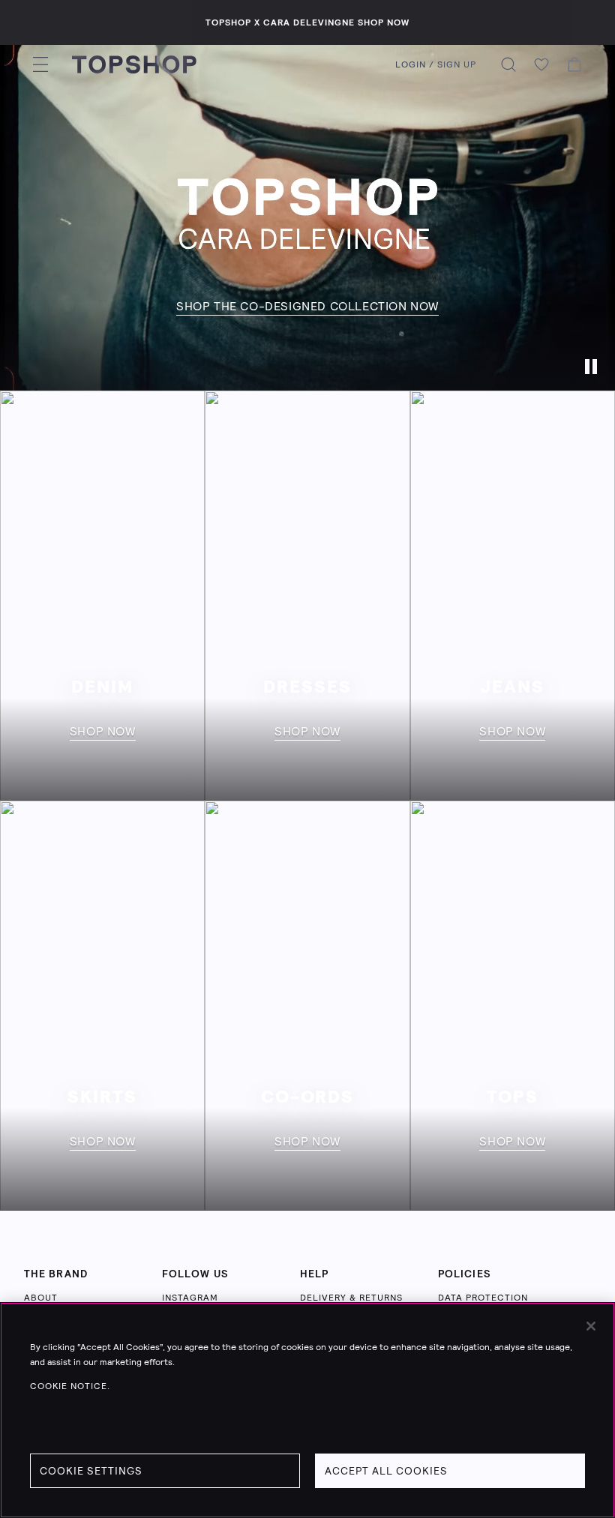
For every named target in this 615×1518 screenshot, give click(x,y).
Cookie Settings (91, 1471)
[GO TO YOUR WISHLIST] (541, 64)
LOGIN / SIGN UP (435, 64)
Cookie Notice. (70, 1386)
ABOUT (41, 1298)
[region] (307, 1410)
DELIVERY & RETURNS (351, 1298)
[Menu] (40, 64)
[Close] (591, 1326)
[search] (508, 64)
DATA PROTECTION (483, 1298)
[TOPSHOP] (134, 64)
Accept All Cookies (386, 1471)
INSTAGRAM (190, 1298)
